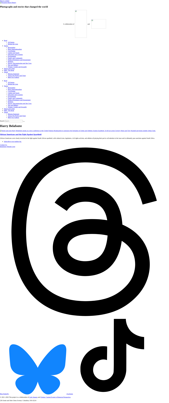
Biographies (11, 47)
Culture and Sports (13, 53)
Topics (6, 46)
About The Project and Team (17, 75)
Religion (10, 61)
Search (2, 121)
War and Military (13, 65)
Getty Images (33, 397)
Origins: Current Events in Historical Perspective (55, 397)
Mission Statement (13, 74)
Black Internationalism (15, 49)
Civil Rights (11, 51)
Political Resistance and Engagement (19, 60)
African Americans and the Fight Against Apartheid (20, 134)
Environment (12, 56)
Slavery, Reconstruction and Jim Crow (20, 63)
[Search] (24, 121)
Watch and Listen (9, 68)
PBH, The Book (9, 70)
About (6, 72)
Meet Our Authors (13, 77)
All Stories (11, 42)
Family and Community (15, 58)
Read (5, 40)
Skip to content (4, 1)
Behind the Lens (13, 44)
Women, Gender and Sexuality (17, 67)
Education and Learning (15, 54)
